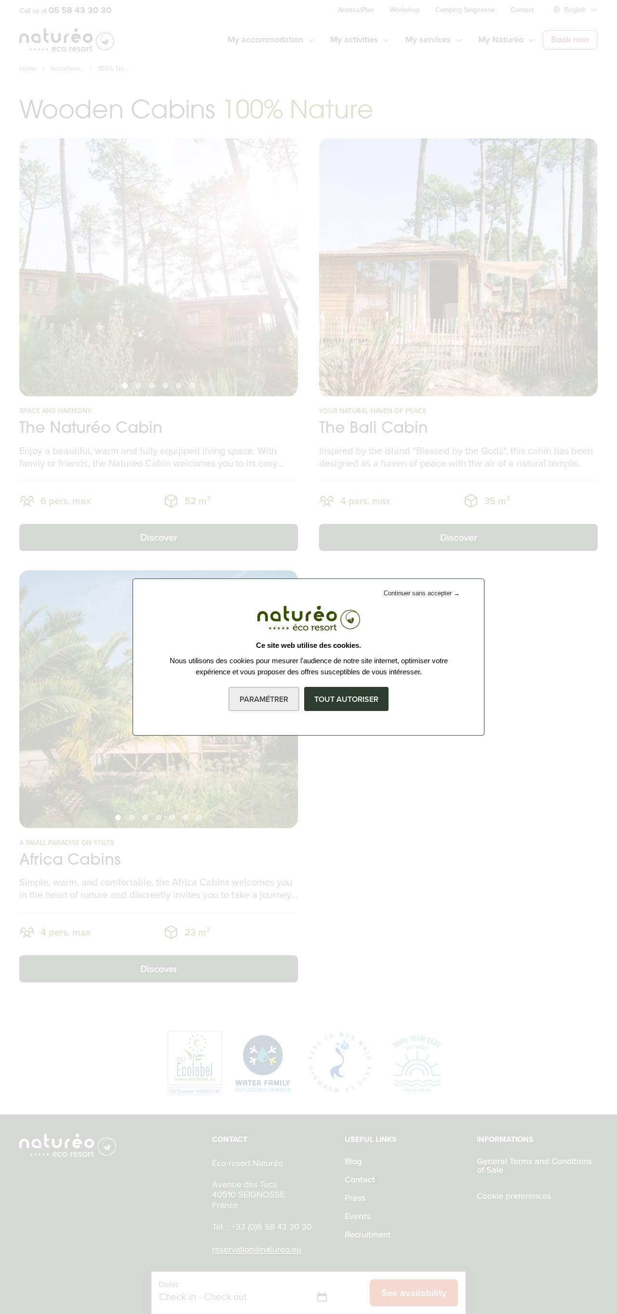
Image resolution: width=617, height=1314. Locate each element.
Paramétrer (264, 699)
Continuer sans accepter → (422, 593)
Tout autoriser (346, 699)
